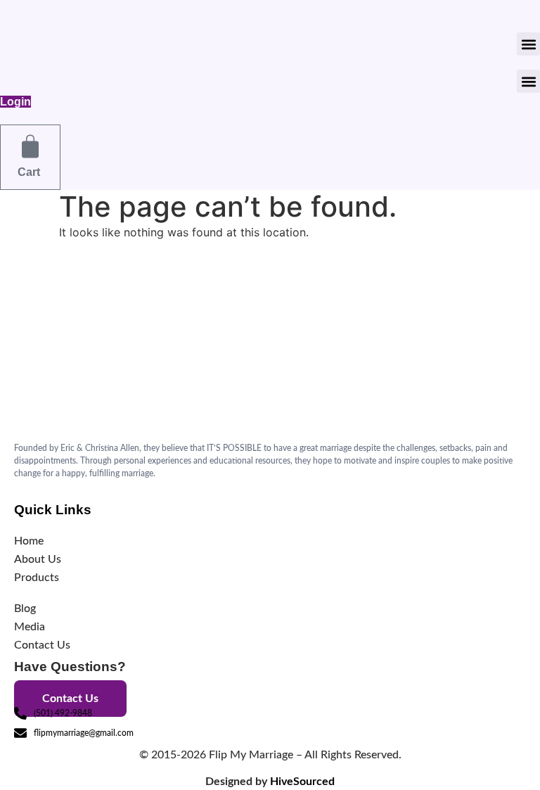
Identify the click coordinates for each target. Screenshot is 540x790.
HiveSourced (302, 781)
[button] (528, 44)
